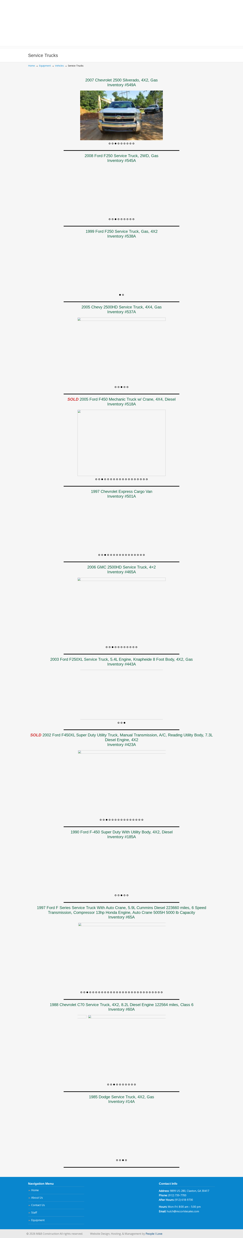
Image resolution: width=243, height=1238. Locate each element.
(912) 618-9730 (184, 1200)
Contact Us (38, 1205)
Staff (34, 1212)
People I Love (154, 1234)
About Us (37, 1197)
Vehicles (59, 65)
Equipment (45, 65)
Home (31, 65)
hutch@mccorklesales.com (183, 1211)
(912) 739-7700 (177, 1195)
